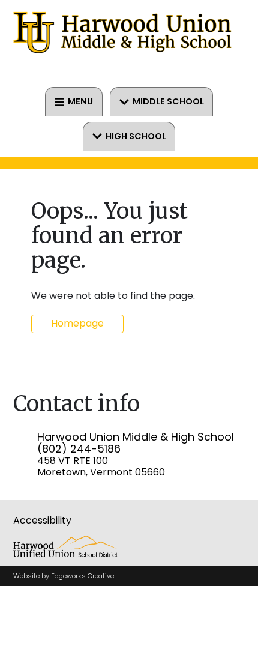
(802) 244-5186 (79, 448)
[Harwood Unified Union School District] (65, 554)
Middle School (168, 101)
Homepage (77, 323)
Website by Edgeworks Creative (63, 576)
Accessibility (42, 520)
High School (136, 136)
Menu (80, 101)
